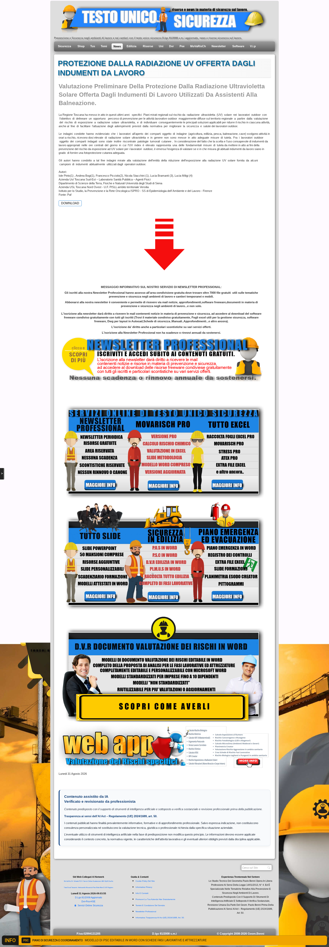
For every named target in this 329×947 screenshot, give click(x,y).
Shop (81, 46)
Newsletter (219, 46)
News (117, 46)
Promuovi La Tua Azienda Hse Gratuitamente (155, 899)
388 (102, 881)
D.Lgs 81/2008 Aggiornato (88, 897)
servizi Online (87, 881)
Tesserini (74, 887)
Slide (97, 887)
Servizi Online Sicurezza (90, 905)
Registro (110, 887)
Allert (101, 887)
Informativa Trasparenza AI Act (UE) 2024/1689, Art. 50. (160, 918)
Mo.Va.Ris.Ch (68, 881)
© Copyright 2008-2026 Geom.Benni (240, 933)
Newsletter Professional (146, 911)
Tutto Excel (67, 887)
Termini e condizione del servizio (150, 905)
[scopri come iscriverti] (161, 359)
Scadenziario (97, 881)
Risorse (148, 46)
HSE (93, 901)
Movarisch (89, 887)
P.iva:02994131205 (88, 933)
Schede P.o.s (78, 881)
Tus (92, 46)
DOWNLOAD (70, 203)
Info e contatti (142, 893)
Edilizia (132, 46)
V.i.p (253, 46)
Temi (104, 46)
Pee (182, 46)
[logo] (161, 18)
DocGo (111, 881)
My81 (106, 881)
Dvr (171, 46)
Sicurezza (65, 46)
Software (238, 46)
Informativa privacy (144, 887)
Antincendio (81, 887)
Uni (161, 46)
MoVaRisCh (198, 46)
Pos (88, 901)
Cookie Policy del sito (145, 881)
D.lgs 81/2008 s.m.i (164, 933)
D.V (104, 887)
